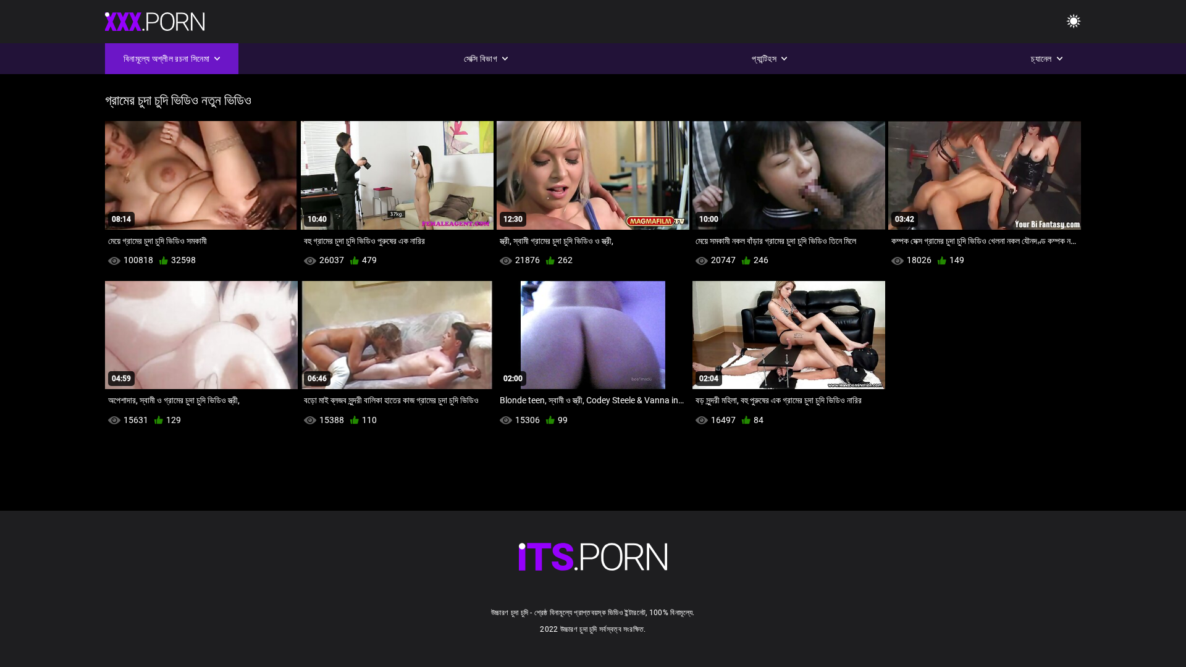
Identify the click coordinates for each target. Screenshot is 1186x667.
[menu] (1073, 22)
